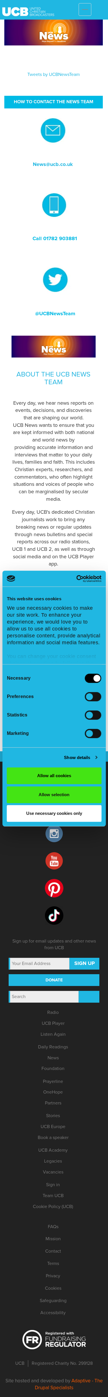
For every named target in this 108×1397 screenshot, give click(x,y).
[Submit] (89, 997)
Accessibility (53, 1313)
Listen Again (53, 1034)
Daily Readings (53, 1047)
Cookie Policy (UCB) (53, 1206)
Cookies (53, 1288)
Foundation (53, 1068)
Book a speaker (53, 1137)
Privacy (53, 1276)
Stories (53, 1116)
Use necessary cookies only (54, 813)
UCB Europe (53, 1127)
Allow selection (54, 794)
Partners (53, 1103)
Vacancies (53, 1172)
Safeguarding (53, 1301)
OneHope (53, 1092)
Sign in (53, 1185)
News (53, 1058)
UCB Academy (53, 1150)
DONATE (54, 980)
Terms (53, 1263)
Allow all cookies (54, 775)
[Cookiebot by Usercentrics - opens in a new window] (76, 578)
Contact (53, 1251)
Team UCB (53, 1196)
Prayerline (53, 1081)
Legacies (53, 1161)
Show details (77, 757)
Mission (53, 1239)
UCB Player (53, 1023)
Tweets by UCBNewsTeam (53, 74)
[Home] (63, 8)
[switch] (93, 696)
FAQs (53, 1227)
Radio (53, 1012)
